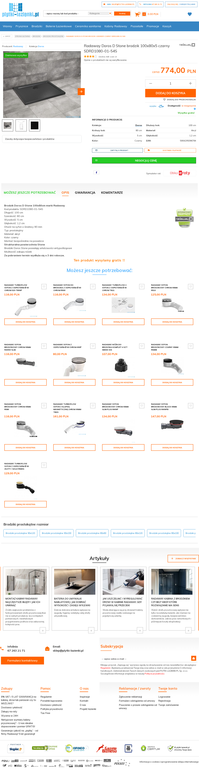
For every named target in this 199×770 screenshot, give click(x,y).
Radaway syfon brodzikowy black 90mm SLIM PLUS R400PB (164, 406)
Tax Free (45, 713)
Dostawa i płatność (172, 150)
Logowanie (164, 696)
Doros (41, 46)
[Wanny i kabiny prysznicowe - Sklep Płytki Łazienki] (20, 9)
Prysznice (22, 26)
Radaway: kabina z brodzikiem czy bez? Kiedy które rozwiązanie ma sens (170, 602)
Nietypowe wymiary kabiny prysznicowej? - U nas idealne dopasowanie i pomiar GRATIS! (18, 723)
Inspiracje (85, 696)
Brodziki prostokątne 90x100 (56, 533)
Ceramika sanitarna (88, 26)
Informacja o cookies (149, 762)
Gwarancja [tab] (85, 192)
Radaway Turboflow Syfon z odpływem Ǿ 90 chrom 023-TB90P (16, 287)
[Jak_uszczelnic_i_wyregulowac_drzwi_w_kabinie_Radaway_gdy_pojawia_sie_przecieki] (140, 630)
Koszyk (166, 26)
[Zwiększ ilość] (190, 83)
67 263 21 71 (16, 650)
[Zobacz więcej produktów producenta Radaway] (187, 44)
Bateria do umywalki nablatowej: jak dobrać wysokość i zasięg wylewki (72, 602)
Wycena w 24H (9, 715)
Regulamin (106, 668)
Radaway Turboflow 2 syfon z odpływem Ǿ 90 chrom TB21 (114, 287)
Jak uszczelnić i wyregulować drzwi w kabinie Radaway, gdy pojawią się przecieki (122, 602)
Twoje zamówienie (168, 704)
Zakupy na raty (9, 711)
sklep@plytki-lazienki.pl (68, 650)
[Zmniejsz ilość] (150, 83)
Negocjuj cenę (146, 160)
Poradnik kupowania (51, 700)
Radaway (18, 46)
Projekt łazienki (88, 709)
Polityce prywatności (154, 673)
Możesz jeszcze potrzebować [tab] (30, 192)
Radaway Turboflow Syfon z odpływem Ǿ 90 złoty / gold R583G (16, 466)
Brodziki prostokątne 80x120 (127, 533)
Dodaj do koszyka (170, 93)
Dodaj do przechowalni (181, 99)
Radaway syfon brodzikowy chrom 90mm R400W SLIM (17, 347)
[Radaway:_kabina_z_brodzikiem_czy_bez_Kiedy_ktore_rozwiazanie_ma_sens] (188, 630)
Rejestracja (164, 700)
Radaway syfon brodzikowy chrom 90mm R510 (164, 287)
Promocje (153, 26)
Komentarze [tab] (112, 192)
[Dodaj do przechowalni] (44, 286)
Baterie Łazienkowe (59, 26)
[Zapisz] (193, 658)
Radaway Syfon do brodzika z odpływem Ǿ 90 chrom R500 (67, 287)
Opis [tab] (65, 192)
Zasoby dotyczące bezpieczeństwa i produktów (29, 139)
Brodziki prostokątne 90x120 (20, 533)
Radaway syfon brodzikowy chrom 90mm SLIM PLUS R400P (115, 406)
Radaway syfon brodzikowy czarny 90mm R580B (164, 347)
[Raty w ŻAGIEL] (179, 172)
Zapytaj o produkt (119, 150)
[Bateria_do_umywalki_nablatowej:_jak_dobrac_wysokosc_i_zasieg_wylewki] (91, 630)
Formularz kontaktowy (22, 660)
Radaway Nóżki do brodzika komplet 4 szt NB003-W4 (114, 347)
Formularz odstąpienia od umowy (137, 700)
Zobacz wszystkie (185, 558)
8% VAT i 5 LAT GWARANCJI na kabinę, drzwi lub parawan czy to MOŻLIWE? (18, 700)
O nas (83, 704)
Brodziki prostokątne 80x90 (92, 533)
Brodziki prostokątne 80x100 (164, 533)
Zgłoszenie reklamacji (130, 696)
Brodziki (37, 26)
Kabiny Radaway (115, 26)
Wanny (7, 26)
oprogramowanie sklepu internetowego (180, 762)
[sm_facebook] (96, 172)
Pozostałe (137, 26)
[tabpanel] (99, 232)
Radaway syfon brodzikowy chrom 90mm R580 (17, 406)
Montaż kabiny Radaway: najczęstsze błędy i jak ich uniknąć (22, 602)
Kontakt (84, 700)
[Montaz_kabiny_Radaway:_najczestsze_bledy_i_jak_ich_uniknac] (43, 630)
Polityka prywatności (51, 709)
